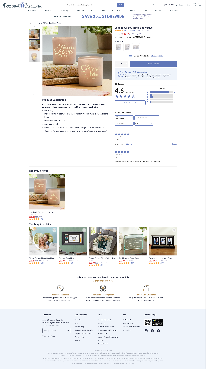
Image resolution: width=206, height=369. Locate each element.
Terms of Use (79, 337)
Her (103, 11)
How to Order (102, 333)
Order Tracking (128, 323)
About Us (78, 320)
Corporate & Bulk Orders (106, 327)
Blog (76, 323)
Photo (145, 11)
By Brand (158, 11)
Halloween (32, 11)
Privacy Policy (79, 327)
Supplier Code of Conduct (83, 333)
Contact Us (101, 323)
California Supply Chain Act (84, 330)
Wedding (64, 11)
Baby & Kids (117, 11)
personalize (153, 64)
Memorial (80, 11)
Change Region (103, 344)
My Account (127, 320)
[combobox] (124, 117)
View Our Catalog (48, 336)
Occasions (49, 11)
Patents (77, 340)
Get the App (127, 330)
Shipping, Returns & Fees (131, 327)
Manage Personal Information (108, 337)
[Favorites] (194, 5)
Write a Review (130, 103)
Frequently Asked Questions (107, 330)
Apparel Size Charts (104, 320)
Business (174, 11)
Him (93, 11)
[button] (162, 92)
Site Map (101, 340)
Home (132, 11)
